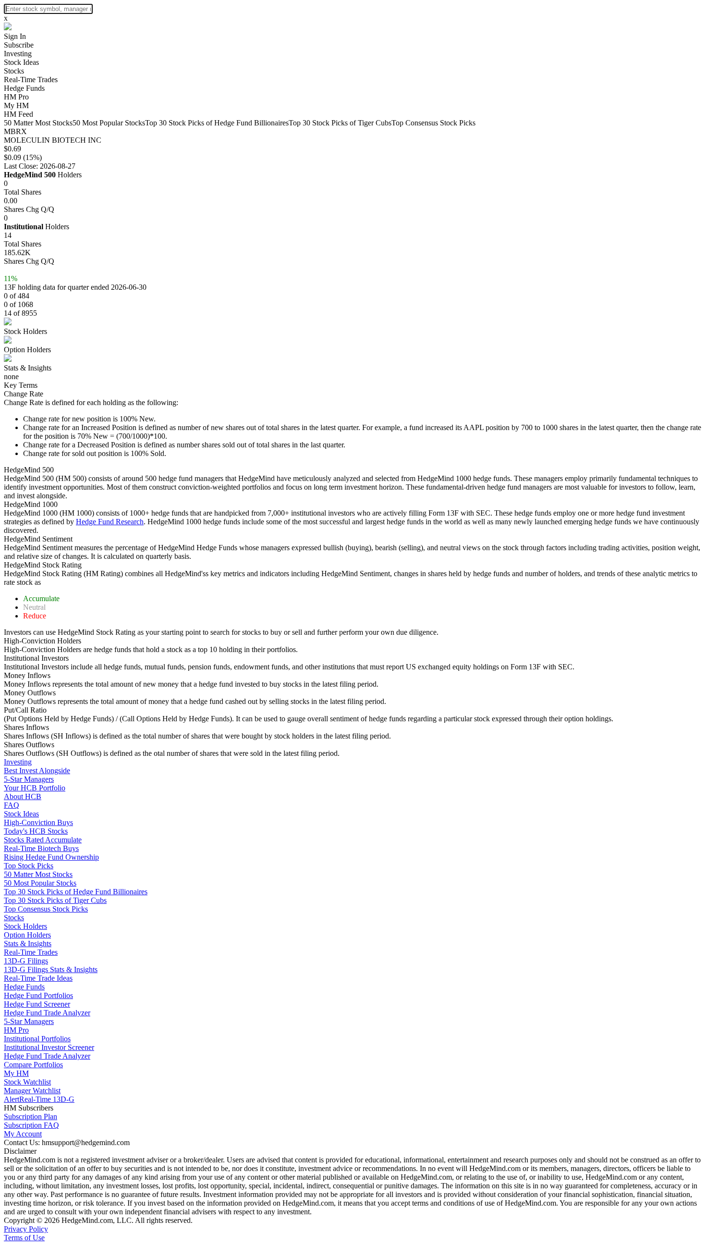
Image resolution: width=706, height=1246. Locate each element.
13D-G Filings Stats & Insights (50, 969)
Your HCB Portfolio (34, 788)
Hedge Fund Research (110, 522)
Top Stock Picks (28, 866)
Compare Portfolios (33, 1065)
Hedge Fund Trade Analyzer (47, 1013)
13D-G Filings (26, 961)
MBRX (15, 131)
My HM (16, 105)
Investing (18, 53)
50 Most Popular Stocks (109, 123)
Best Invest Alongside (37, 770)
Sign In (15, 36)
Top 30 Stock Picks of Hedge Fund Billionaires (217, 123)
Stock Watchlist (27, 1082)
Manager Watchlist (32, 1090)
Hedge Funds (24, 88)
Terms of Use (24, 1238)
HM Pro (16, 97)
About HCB (22, 796)
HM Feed (18, 114)
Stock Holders (25, 331)
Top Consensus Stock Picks (433, 123)
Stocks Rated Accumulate (43, 840)
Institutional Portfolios (37, 1039)
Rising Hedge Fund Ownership (51, 857)
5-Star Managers (29, 779)
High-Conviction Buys (38, 822)
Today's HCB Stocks (36, 831)
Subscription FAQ (31, 1125)
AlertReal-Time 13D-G (39, 1099)
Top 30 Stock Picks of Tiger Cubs (340, 123)
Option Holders (27, 349)
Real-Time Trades (31, 79)
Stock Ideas (21, 62)
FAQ (11, 805)
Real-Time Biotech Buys (41, 848)
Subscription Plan (30, 1116)
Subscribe (19, 45)
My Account (23, 1134)
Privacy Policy (26, 1229)
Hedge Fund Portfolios (38, 995)
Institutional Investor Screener (49, 1047)
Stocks (14, 71)
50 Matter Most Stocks (38, 123)
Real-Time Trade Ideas (38, 978)
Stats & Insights (27, 368)
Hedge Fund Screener (37, 1004)
